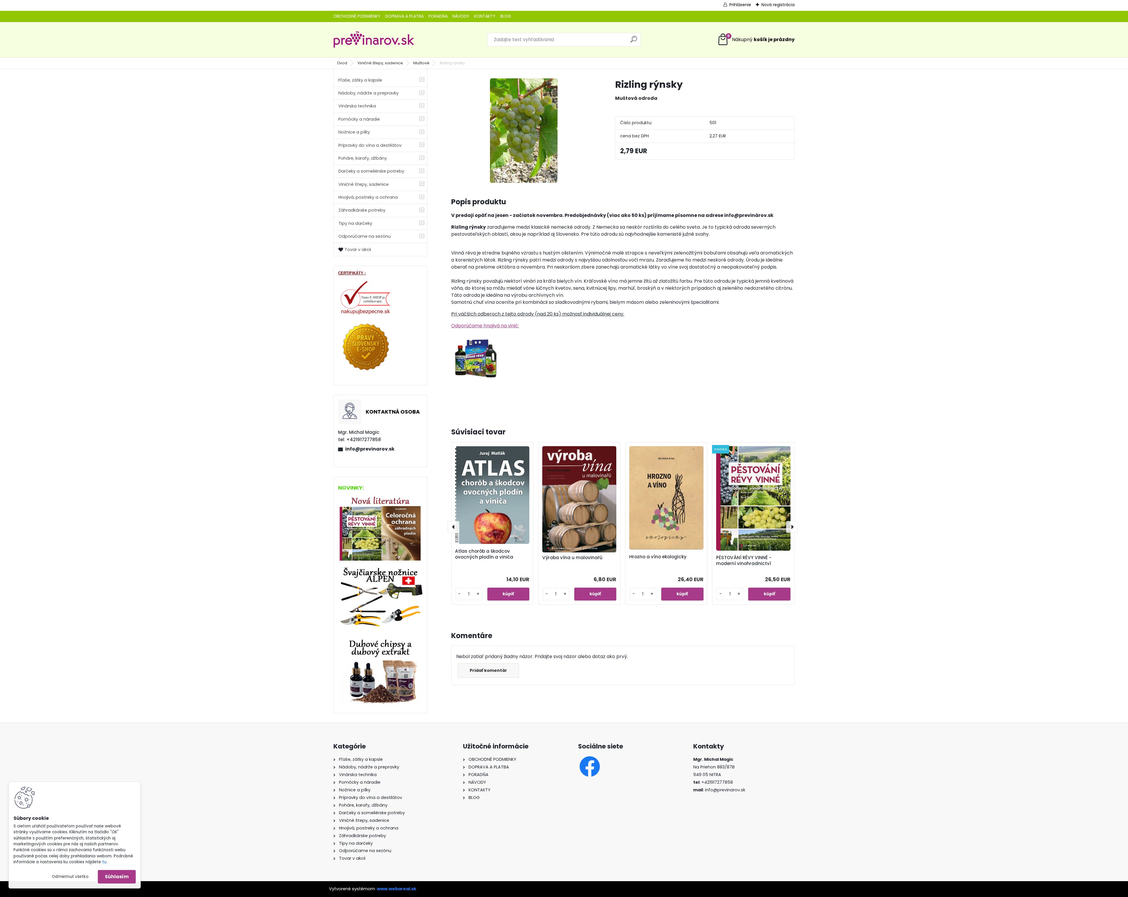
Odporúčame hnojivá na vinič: (485, 325)
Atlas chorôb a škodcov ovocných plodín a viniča (484, 554)
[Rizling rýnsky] (524, 130)
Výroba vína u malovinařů (572, 558)
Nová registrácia (778, 5)
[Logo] (373, 39)
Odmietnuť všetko (70, 876)
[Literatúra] (380, 497)
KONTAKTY (485, 16)
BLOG (505, 16)
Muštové (421, 63)
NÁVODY (460, 16)
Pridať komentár (488, 670)
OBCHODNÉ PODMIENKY (356, 16)
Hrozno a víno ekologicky (657, 557)
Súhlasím (117, 876)
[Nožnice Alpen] (380, 569)
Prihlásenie (740, 5)
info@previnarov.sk (370, 449)
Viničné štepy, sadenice (380, 63)
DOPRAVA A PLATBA (404, 16)
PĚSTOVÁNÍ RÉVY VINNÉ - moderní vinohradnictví (743, 560)
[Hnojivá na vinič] (476, 337)
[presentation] (453, 527)
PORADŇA (438, 16)
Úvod (342, 63)
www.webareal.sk (396, 889)
